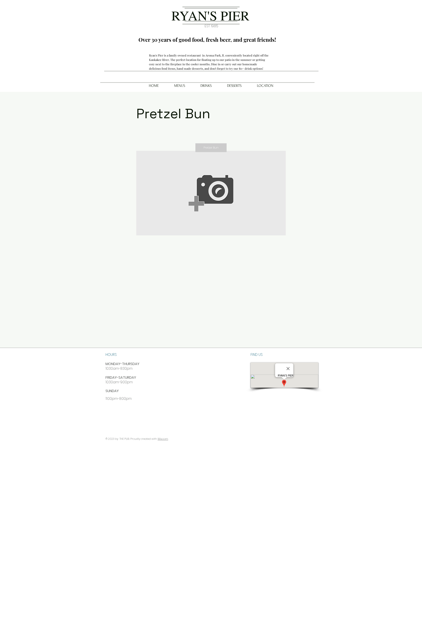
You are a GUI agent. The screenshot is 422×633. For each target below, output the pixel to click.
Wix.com (163, 439)
